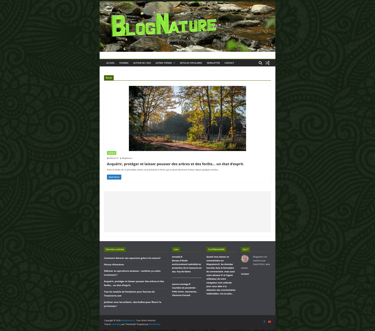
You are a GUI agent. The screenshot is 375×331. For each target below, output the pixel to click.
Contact (229, 62)
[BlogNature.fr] (187, 3)
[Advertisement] (187, 211)
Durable (111, 153)
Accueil (110, 62)
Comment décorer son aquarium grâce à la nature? (132, 258)
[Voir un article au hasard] (267, 62)
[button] (173, 63)
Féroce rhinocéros (114, 264)
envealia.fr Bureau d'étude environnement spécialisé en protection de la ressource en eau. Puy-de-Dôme (187, 264)
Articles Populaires (191, 62)
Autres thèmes (164, 62)
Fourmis (123, 62)
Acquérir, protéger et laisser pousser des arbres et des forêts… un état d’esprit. (175, 163)
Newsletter (213, 62)
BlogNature (127, 158)
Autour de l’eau (142, 62)
